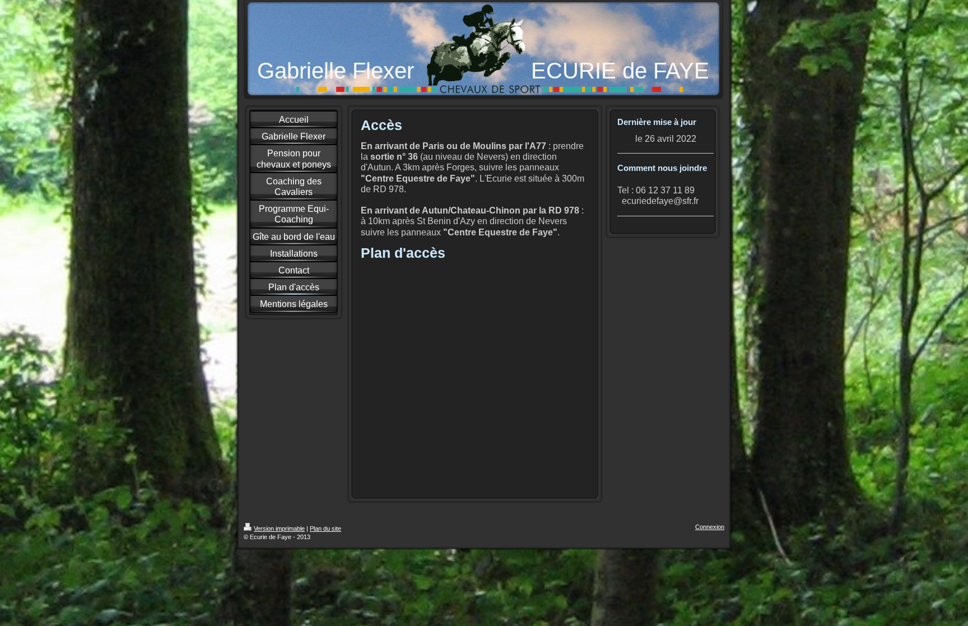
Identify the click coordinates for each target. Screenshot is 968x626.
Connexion (709, 526)
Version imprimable (279, 528)
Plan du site (325, 528)
